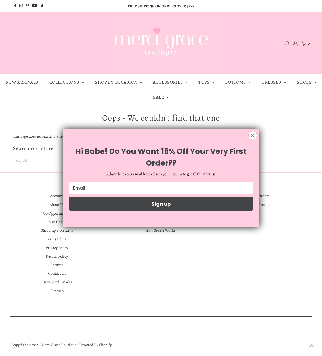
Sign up (161, 203)
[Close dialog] (252, 135)
